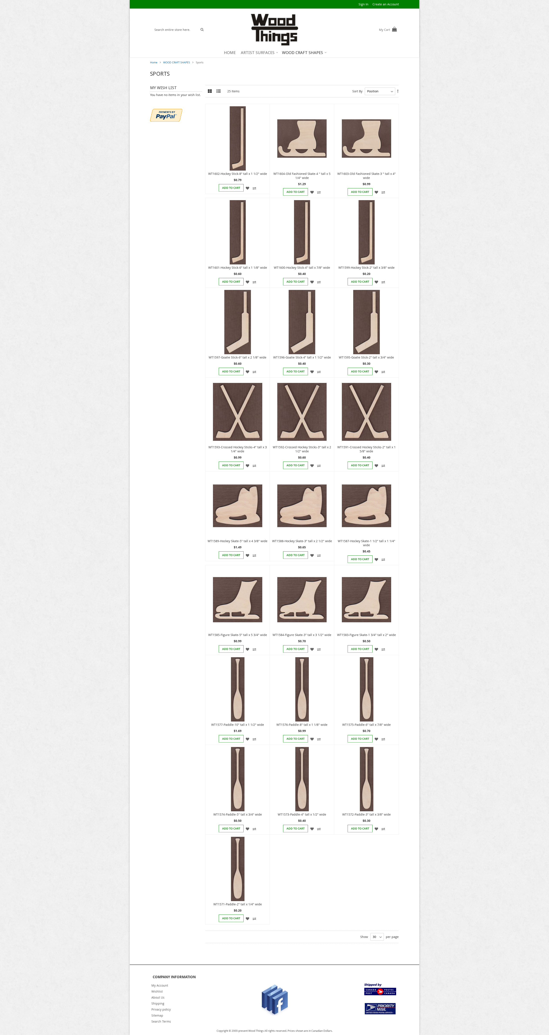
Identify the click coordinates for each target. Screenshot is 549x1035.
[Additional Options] (166, 115)
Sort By (357, 91)
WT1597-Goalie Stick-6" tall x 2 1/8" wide (237, 357)
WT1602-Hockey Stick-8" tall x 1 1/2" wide (237, 174)
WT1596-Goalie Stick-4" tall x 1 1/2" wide (302, 357)
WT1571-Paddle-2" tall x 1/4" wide (237, 904)
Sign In (363, 4)
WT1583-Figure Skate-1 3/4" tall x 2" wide (366, 635)
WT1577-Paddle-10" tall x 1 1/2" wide (237, 725)
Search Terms (161, 1021)
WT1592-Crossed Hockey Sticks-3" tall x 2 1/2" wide (302, 449)
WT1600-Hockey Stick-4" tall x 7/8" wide (302, 268)
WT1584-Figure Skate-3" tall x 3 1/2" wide (302, 635)
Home (154, 62)
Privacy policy (161, 1009)
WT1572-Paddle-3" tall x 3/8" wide (366, 814)
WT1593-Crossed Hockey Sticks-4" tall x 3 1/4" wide (237, 449)
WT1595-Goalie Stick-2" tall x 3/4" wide (366, 357)
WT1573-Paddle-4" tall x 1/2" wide (302, 814)
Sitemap (157, 1015)
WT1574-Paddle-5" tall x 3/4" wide (237, 814)
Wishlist (157, 991)
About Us (157, 997)
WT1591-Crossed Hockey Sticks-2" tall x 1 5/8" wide (366, 449)
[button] (248, 187)
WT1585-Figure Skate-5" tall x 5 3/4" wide (237, 635)
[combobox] (175, 29)
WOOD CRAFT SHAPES (177, 62)
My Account (159, 985)
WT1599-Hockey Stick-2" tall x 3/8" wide (366, 268)
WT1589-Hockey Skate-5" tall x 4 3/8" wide (237, 541)
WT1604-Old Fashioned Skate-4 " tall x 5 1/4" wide (301, 176)
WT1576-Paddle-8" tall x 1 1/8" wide (301, 725)
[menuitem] (229, 52)
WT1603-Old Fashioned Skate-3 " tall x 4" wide (366, 176)
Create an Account (386, 4)
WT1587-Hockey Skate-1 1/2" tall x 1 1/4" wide (366, 543)
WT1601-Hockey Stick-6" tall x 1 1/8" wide (237, 268)
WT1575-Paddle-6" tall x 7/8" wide (366, 725)
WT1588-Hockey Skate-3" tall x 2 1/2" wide (302, 541)
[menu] (275, 52)
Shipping (157, 1003)
